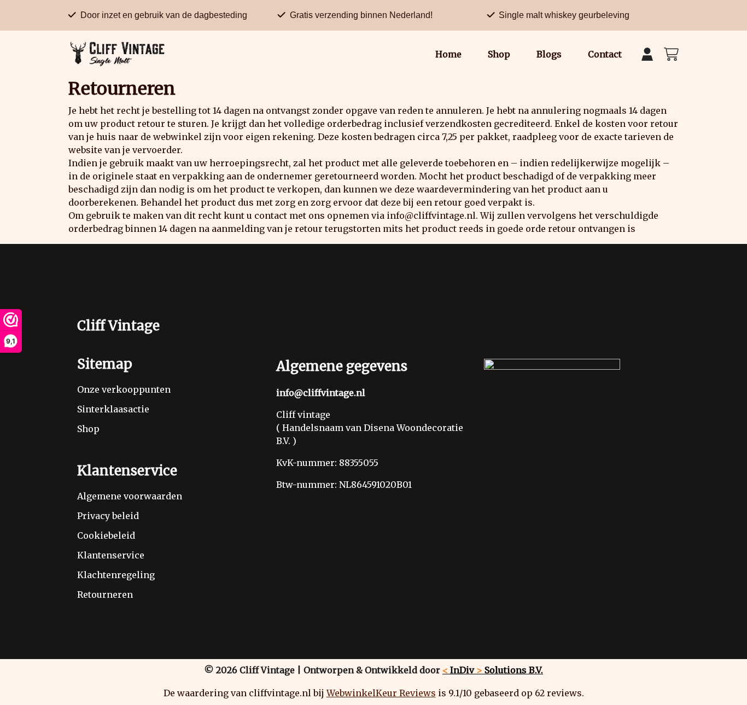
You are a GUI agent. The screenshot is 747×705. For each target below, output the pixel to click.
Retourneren (105, 594)
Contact (605, 54)
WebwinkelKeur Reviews (381, 692)
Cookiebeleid (106, 535)
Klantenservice (110, 555)
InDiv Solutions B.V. (492, 670)
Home (448, 54)
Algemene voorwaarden (129, 496)
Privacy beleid (108, 515)
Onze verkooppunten (124, 389)
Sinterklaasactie (113, 409)
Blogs (549, 54)
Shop (499, 54)
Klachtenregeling (116, 574)
